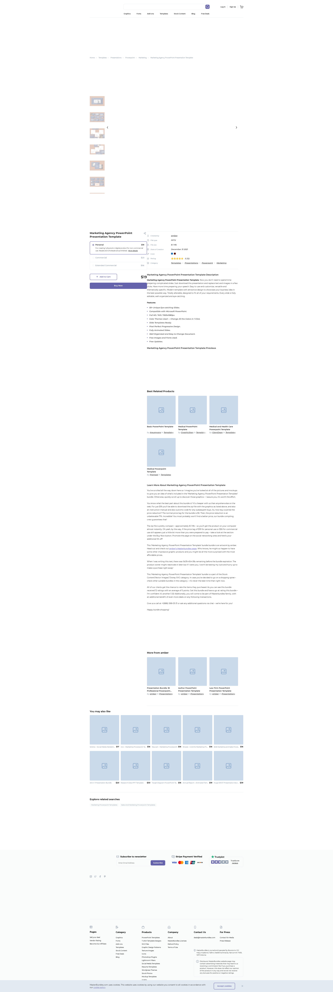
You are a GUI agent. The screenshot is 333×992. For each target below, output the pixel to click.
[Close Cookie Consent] (242, 986)
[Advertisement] (166, 36)
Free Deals (205, 14)
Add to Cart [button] (105, 277)
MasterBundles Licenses (177, 941)
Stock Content (179, 14)
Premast (154, 475)
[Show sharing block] (145, 233)
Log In (222, 7)
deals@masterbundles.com (204, 938)
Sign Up (233, 7)
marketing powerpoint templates (104, 805)
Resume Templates (149, 967)
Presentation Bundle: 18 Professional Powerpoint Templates (158, 689)
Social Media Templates (151, 964)
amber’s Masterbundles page (183, 548)
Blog (193, 14)
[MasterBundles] (98, 6)
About (170, 938)
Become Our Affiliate (98, 944)
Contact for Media (227, 938)
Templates (164, 14)
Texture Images (148, 951)
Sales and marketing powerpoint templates (138, 805)
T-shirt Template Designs (151, 941)
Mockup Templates (149, 977)
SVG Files (145, 944)
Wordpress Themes (149, 970)
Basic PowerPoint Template (160, 426)
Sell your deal (95, 937)
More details (133, 251)
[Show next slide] (236, 127)
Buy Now (118, 285)
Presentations (191, 263)
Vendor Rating (95, 941)
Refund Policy (173, 944)
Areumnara (155, 432)
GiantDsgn (217, 432)
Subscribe (158, 863)
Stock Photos (147, 973)
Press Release (225, 941)
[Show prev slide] (107, 127)
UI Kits (144, 980)
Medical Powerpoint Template (156, 470)
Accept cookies (224, 986)
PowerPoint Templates (151, 938)
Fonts (139, 14)
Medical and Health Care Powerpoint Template (221, 428)
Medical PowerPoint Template (187, 428)
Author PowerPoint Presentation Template (189, 689)
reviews (235, 863)
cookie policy (99, 987)
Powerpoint (207, 263)
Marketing (221, 263)
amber (174, 236)
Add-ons (150, 14)
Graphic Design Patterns (151, 947)
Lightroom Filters (148, 960)
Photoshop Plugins (149, 957)
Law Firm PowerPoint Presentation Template (220, 689)
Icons (144, 954)
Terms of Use (173, 947)
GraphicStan (187, 432)
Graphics (127, 14)
